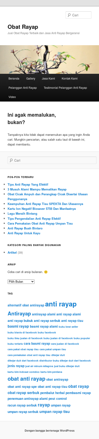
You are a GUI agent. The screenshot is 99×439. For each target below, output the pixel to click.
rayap (44, 404)
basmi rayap (18, 326)
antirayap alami (43, 314)
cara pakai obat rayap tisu (23, 349)
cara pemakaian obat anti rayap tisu (29, 355)
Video (12, 97)
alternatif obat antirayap (26, 305)
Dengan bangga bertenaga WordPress (50, 430)
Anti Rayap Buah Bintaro (25, 228)
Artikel (12, 252)
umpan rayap (60, 405)
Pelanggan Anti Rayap (23, 87)
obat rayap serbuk (23, 392)
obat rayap (78, 386)
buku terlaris (15, 343)
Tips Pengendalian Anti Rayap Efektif (34, 218)
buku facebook (47, 332)
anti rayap (61, 303)
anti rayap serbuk (47, 320)
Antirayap (19, 313)
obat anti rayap (26, 378)
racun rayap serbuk (22, 405)
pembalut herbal (52, 392)
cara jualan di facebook (65, 343)
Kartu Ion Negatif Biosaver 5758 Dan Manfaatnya (42, 208)
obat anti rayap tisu (52, 386)
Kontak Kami (70, 78)
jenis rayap (16, 365)
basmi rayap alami (44, 326)
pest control (58, 398)
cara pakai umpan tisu (53, 349)
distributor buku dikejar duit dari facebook (65, 360)
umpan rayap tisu (54, 411)
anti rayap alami (68, 314)
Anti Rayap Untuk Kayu (24, 233)
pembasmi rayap (78, 392)
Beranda (14, 78)
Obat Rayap (23, 26)
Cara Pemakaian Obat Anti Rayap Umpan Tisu (40, 223)
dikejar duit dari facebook (23, 360)
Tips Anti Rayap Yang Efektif (28, 184)
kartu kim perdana (51, 372)
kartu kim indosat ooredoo (24, 372)
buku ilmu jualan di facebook (25, 338)
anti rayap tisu (72, 320)
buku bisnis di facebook (22, 332)
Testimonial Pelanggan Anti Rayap (65, 87)
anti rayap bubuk (20, 320)
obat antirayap (57, 379)
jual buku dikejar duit (67, 366)
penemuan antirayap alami (28, 398)
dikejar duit (58, 355)
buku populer (82, 338)
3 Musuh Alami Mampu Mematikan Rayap (37, 189)
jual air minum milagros (39, 366)
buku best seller (68, 326)
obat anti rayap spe (22, 386)
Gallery (30, 78)
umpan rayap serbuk (23, 411)
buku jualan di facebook (58, 338)
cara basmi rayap (37, 343)
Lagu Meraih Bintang (22, 213)
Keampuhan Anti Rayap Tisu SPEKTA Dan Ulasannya (45, 204)
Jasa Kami (48, 78)
